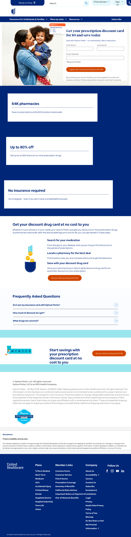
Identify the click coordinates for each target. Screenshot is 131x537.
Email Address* (72, 54)
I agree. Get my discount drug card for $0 (86, 69)
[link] (27, 3)
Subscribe (116, 19)
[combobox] (68, 3)
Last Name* (102, 45)
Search (53, 3)
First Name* (71, 45)
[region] (65, 440)
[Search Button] (86, 3)
